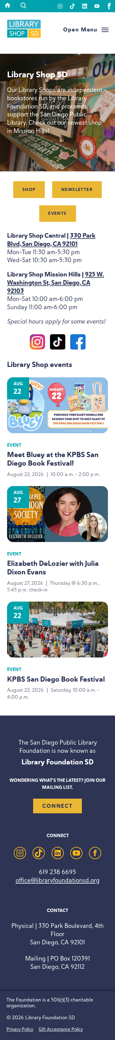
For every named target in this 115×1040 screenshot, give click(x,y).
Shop (29, 189)
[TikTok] (57, 343)
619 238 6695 (57, 872)
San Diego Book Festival (56, 679)
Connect (57, 806)
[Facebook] (78, 343)
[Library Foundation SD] (23, 37)
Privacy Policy (19, 1029)
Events (57, 213)
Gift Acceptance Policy (61, 1029)
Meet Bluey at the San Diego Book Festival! (52, 459)
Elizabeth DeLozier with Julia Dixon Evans (53, 568)
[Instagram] (37, 343)
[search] (24, 5)
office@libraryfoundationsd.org (58, 880)
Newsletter (77, 189)
